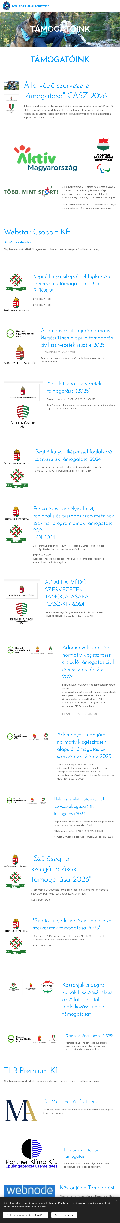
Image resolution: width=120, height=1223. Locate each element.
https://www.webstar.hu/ (17, 242)
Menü (116, 6)
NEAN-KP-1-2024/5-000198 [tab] (79, 713)
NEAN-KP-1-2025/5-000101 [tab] (58, 352)
